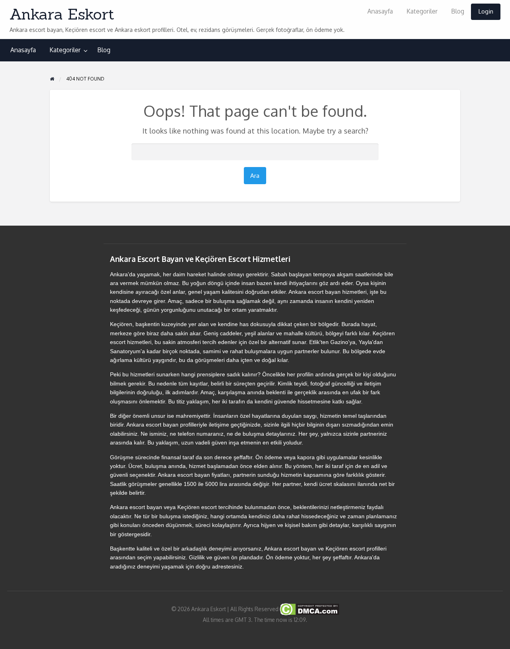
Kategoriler (421, 11)
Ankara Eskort (62, 14)
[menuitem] (380, 12)
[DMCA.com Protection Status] (309, 609)
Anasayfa (380, 11)
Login (485, 11)
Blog (457, 11)
